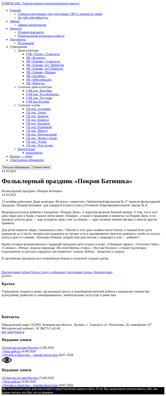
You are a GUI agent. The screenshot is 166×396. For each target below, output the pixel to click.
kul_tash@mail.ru (13, 332)
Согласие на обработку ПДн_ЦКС (25, 302)
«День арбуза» (11, 351)
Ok (56, 392)
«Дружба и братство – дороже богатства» (30, 355)
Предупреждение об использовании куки (30, 309)
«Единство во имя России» (20, 347)
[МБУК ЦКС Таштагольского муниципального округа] (40, 3)
